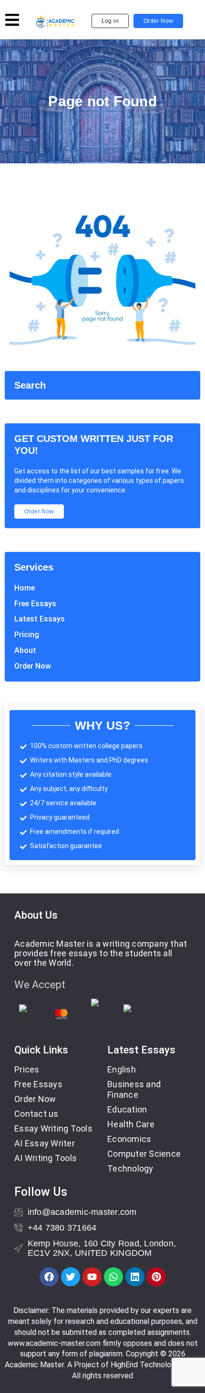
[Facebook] (49, 1276)
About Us (36, 915)
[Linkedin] (134, 1276)
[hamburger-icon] (12, 21)
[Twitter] (70, 1276)
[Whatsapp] (113, 1276)
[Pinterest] (156, 1276)
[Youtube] (92, 1276)
